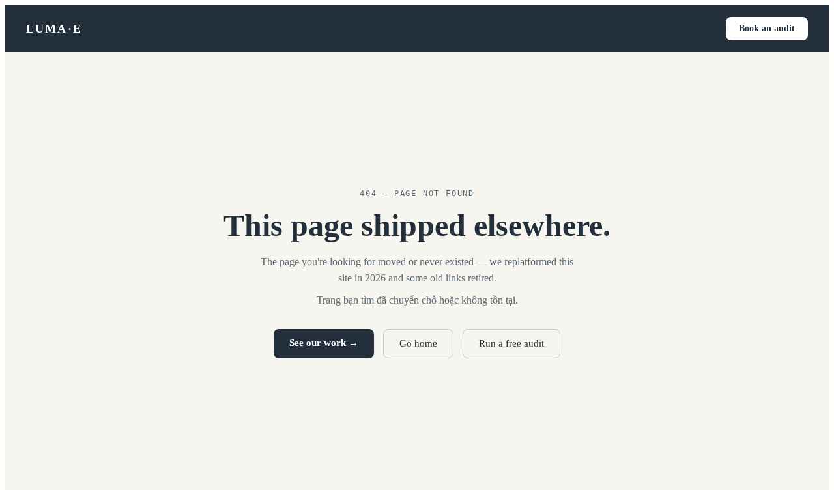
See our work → (323, 343)
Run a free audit (511, 343)
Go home (418, 343)
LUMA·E (54, 28)
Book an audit (767, 28)
